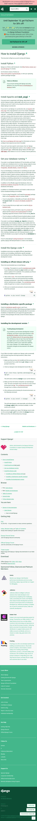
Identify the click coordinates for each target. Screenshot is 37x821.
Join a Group (4, 702)
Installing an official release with (15, 473)
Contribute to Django (6, 705)
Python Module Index (8, 499)
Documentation (7, 15)
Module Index (9, 529)
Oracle (19, 167)
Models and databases (28, 426)
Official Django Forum (7, 543)
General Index (6, 496)
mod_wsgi (3, 110)
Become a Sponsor (18, 47)
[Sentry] (4, 580)
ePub (20, 561)
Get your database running (11, 468)
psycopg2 (27, 194)
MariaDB (10, 167)
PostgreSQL (4, 167)
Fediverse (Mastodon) (7, 751)
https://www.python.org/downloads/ (11, 73)
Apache (30, 109)
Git (18, 360)
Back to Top (19, 432)
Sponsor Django (5, 773)
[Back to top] (33, 818)
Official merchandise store (8, 778)
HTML (13, 561)
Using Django (5, 426)
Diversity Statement (6, 689)
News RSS (3, 759)
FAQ (2, 521)
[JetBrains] (4, 595)
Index (2, 529)
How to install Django (8, 459)
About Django (4, 674)
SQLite (25, 167)
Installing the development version (15, 479)
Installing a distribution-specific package (16, 476)
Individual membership (7, 713)
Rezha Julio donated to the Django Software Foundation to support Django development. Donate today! (21, 447)
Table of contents (7, 493)
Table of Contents (20, 529)
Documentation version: (27, 813)
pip (8, 268)
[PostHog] (4, 646)
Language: (31, 809)
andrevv (5, 810)
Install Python (8, 462)
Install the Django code (10, 471)
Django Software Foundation (8, 683)
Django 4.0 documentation (10, 507)
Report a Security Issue (7, 710)
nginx (9, 149)
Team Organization (6, 680)
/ (31, 292)
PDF (17, 561)
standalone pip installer (29, 268)
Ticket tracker (5, 550)
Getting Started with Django (8, 677)
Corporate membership (7, 775)
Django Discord (5, 729)
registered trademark (11, 817)
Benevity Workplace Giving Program (10, 781)
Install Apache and (12, 465)
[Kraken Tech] (4, 620)
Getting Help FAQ (5, 726)
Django (2, 9)
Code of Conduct (5, 686)
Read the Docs (11, 563)
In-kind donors (6, 799)
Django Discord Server (7, 535)
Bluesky (3, 754)
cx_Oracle (27, 210)
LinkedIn (3, 757)
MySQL (15, 167)
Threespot (5, 805)
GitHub (3, 745)
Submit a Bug (4, 707)
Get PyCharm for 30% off (18, 42)
